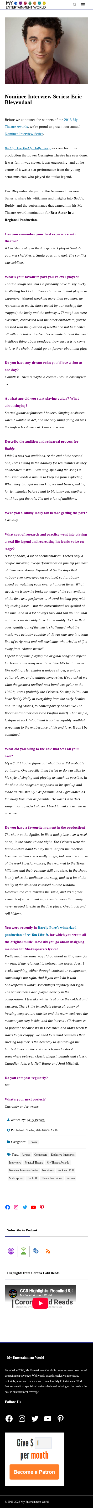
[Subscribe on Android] (23, 1251)
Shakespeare (16, 1178)
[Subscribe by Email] (36, 1251)
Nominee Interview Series (24, 134)
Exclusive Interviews (63, 1154)
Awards (26, 1154)
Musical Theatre (34, 1162)
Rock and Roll (65, 1170)
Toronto (70, 1178)
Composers (40, 1154)
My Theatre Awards (58, 1162)
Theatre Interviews (51, 1178)
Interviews (15, 1162)
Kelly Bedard (36, 1120)
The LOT (32, 1178)
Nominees (48, 1170)
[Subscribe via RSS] (48, 1251)
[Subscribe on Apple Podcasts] (11, 1251)
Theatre (33, 1142)
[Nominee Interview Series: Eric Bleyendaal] (46, 50)
